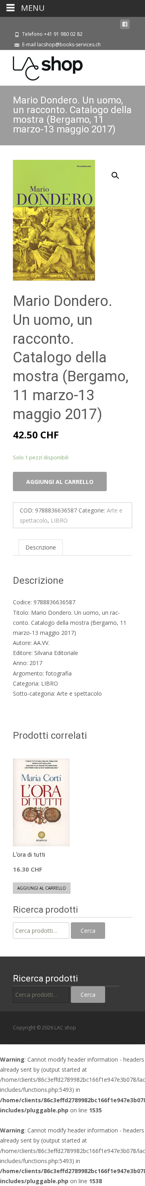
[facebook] (125, 24)
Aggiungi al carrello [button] (41, 888)
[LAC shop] (41, 66)
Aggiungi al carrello (59, 482)
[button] (120, 172)
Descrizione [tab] (40, 547)
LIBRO (59, 520)
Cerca (88, 930)
